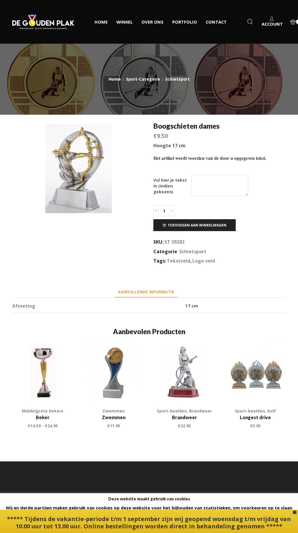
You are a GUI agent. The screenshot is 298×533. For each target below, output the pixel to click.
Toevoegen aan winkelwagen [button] (133, 391)
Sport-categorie (143, 79)
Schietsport (177, 79)
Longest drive (255, 417)
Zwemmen (113, 411)
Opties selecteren (62, 391)
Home (101, 22)
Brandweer (200, 411)
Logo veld (203, 261)
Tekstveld (178, 261)
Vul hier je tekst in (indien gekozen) (170, 185)
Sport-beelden (172, 411)
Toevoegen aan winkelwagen (197, 225)
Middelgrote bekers (42, 411)
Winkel (124, 22)
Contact (216, 22)
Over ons (152, 22)
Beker (42, 417)
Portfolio (184, 22)
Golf (271, 411)
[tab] (146, 292)
